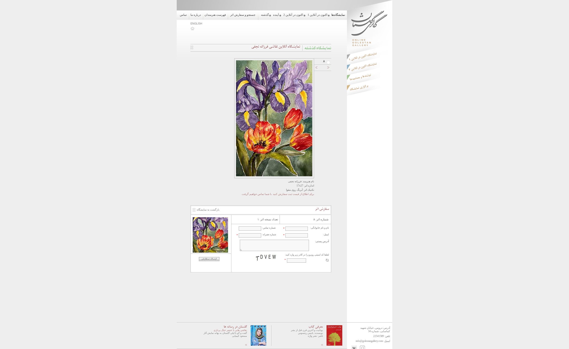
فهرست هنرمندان (215, 14)
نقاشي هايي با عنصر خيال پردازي (230, 330)
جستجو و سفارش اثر (242, 14)
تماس (183, 14)
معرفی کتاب (316, 327)
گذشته (265, 14)
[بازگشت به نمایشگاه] (191, 48)
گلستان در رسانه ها (235, 327)
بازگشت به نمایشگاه (208, 209)
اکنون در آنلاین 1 (317, 14)
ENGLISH (196, 23)
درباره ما (195, 14)
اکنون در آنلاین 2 (293, 14)
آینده (276, 14)
